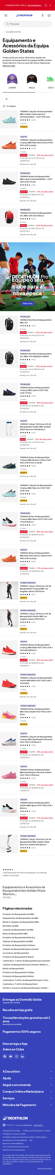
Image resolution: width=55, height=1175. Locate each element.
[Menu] (6, 15)
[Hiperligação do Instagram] (16, 1056)
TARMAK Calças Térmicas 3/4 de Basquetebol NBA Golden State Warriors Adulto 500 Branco (36, 842)
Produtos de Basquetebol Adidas (18, 972)
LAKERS (12, 88)
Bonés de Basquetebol (13, 968)
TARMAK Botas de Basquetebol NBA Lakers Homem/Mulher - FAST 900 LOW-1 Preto (36, 179)
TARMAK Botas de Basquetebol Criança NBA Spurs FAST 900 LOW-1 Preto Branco (36, 519)
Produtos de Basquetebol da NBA (18, 914)
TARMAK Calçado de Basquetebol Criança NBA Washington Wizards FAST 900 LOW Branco (36, 739)
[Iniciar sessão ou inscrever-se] (43, 15)
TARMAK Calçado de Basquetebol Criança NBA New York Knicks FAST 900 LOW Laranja (36, 142)
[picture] (9, 119)
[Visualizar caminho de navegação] (4, 32)
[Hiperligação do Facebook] (5, 1056)
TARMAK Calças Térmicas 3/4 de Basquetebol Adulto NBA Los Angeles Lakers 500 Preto (36, 616)
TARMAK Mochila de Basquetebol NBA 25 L (36, 321)
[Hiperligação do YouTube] (11, 1056)
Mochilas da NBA (11, 926)
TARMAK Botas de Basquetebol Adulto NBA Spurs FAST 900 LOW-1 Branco (36, 805)
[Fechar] (50, 5)
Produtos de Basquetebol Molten (18, 976)
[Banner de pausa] (46, 5)
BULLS (32, 88)
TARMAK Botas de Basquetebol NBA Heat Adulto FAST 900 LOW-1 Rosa (36, 711)
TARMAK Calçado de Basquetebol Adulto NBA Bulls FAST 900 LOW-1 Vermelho (36, 680)
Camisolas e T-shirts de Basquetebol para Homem (26, 961)
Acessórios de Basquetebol (16, 953)
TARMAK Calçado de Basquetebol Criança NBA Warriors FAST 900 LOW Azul (36, 488)
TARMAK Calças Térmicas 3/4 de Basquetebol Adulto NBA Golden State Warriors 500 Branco (36, 427)
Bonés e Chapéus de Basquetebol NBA (21, 922)
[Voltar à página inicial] (24, 15)
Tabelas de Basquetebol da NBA (18, 941)
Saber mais (27, 303)
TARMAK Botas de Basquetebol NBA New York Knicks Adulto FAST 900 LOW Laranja (36, 555)
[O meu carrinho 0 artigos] (49, 15)
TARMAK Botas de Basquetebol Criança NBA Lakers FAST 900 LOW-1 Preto (35, 390)
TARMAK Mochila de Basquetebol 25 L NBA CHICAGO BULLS (36, 214)
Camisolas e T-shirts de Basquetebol (20, 984)
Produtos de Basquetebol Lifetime (19, 945)
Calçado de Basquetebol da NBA (18, 930)
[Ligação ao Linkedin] (22, 1056)
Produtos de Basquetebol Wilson (18, 957)
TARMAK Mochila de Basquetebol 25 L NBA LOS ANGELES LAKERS (36, 355)
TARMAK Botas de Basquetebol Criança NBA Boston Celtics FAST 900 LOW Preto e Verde (36, 460)
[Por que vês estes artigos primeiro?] (4, 106)
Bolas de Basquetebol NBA (15, 933)
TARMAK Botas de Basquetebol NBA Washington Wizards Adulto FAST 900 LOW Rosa (36, 772)
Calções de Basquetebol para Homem (21, 949)
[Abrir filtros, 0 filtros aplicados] (6, 99)
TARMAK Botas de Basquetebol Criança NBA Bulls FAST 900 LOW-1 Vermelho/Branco (36, 647)
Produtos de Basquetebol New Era (19, 937)
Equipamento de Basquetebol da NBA (20, 918)
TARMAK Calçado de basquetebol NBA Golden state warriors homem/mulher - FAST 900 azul (36, 114)
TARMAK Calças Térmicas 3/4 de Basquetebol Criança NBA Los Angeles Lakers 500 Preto (36, 588)
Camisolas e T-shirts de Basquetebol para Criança (26, 980)
